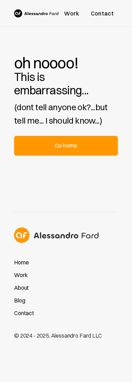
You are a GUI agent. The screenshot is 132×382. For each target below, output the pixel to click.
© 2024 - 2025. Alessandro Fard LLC (58, 335)
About (21, 287)
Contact (102, 13)
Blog (19, 300)
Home (21, 262)
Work (71, 13)
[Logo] (36, 13)
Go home (66, 145)
